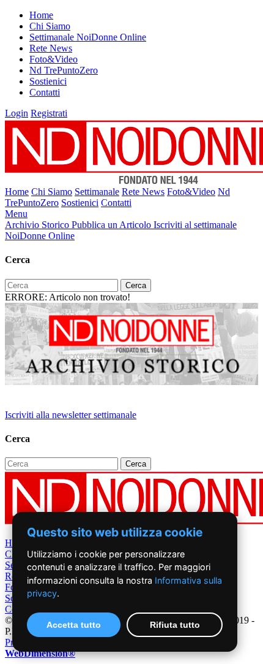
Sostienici (48, 81)
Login (16, 113)
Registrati (49, 113)
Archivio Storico (38, 224)
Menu (16, 213)
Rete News (50, 48)
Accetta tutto (73, 625)
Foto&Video (53, 59)
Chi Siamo (49, 26)
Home (41, 15)
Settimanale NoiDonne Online (87, 37)
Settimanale (97, 191)
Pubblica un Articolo (113, 224)
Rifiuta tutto (175, 625)
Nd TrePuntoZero (63, 70)
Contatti (44, 92)
